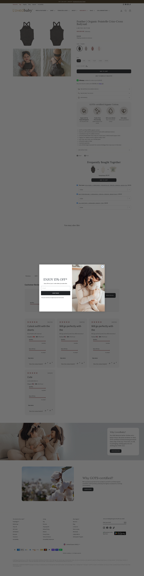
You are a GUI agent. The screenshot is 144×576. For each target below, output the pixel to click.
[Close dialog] (102, 266)
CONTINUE (55, 293)
